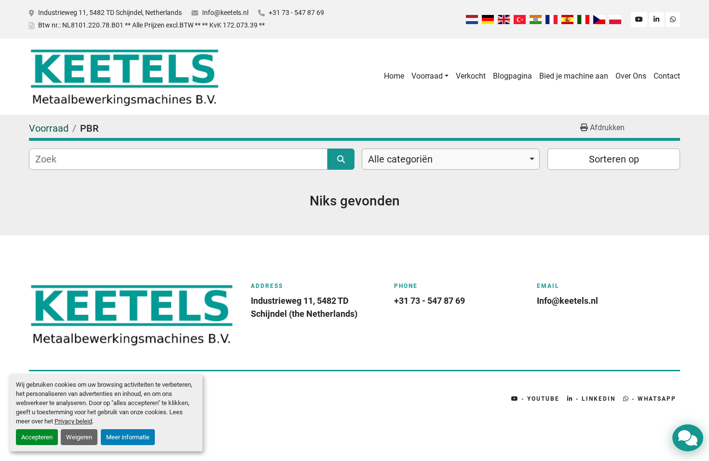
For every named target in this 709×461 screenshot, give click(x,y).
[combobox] (451, 159)
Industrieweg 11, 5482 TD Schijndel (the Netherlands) (304, 307)
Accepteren (37, 437)
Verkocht (471, 76)
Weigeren (79, 437)
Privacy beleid (73, 421)
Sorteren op (614, 159)
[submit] (340, 159)
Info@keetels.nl (225, 12)
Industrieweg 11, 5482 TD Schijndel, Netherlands (110, 12)
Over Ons (630, 76)
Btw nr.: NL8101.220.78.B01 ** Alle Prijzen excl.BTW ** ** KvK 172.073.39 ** (151, 25)
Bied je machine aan (573, 76)
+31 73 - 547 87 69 (296, 12)
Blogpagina (512, 76)
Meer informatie (128, 437)
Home (394, 76)
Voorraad (427, 76)
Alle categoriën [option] (400, 159)
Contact (667, 76)
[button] (430, 76)
